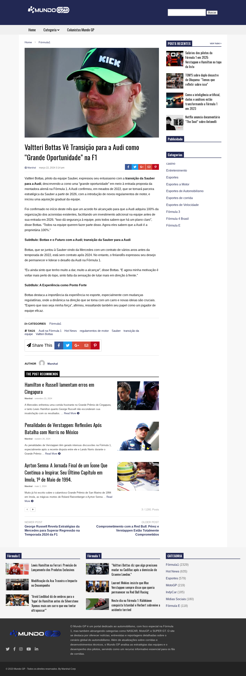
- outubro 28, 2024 (41, 439)
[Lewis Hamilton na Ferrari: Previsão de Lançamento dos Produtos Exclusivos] (17, 569)
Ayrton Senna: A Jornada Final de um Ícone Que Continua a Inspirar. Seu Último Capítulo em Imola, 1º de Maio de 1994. (66, 472)
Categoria (50, 29)
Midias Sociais (176, 599)
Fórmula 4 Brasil (177, 218)
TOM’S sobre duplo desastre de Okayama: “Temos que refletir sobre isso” (202, 80)
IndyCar (171, 592)
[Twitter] (135, 167)
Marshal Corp (69, 669)
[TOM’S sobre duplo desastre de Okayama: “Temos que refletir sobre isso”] (174, 81)
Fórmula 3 (173, 211)
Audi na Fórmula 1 (50, 330)
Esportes (172, 177)
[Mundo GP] (49, 12)
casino (170, 163)
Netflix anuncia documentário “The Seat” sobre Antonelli (202, 119)
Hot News (70, 330)
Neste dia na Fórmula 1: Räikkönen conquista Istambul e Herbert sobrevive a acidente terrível (135, 605)
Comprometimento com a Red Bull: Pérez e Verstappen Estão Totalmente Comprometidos (127, 530)
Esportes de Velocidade (182, 205)
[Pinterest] (155, 167)
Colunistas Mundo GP (80, 29)
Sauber (116, 330)
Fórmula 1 (93, 556)
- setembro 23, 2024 (42, 398)
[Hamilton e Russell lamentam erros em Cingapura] (138, 395)
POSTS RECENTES (179, 43)
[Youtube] (29, 649)
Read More (70, 413)
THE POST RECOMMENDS (42, 374)
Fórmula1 (55, 323)
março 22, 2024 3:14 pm (51, 167)
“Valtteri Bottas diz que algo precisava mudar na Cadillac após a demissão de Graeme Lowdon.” (134, 570)
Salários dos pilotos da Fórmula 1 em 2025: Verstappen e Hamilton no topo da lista (203, 60)
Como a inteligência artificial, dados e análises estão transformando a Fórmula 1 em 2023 (202, 101)
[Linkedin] (36, 649)
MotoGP (171, 585)
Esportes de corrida (179, 198)
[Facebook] (128, 167)
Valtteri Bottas (44, 334)
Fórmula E (173, 225)
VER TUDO (215, 43)
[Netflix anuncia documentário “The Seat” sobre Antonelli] (174, 122)
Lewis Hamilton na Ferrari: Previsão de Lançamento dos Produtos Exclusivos (53, 567)
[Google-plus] (141, 167)
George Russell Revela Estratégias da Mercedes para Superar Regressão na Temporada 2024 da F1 (52, 530)
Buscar (212, 12)
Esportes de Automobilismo (185, 191)
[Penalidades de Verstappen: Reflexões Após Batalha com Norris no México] (138, 436)
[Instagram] (21, 649)
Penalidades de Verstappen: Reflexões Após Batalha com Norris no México (63, 428)
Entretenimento (176, 170)
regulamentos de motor (94, 330)
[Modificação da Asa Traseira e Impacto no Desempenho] (17, 584)
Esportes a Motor (177, 184)
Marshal (31, 167)
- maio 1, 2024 (40, 486)
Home (32, 29)
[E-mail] (149, 167)
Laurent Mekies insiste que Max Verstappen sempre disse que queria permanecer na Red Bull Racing (133, 587)
